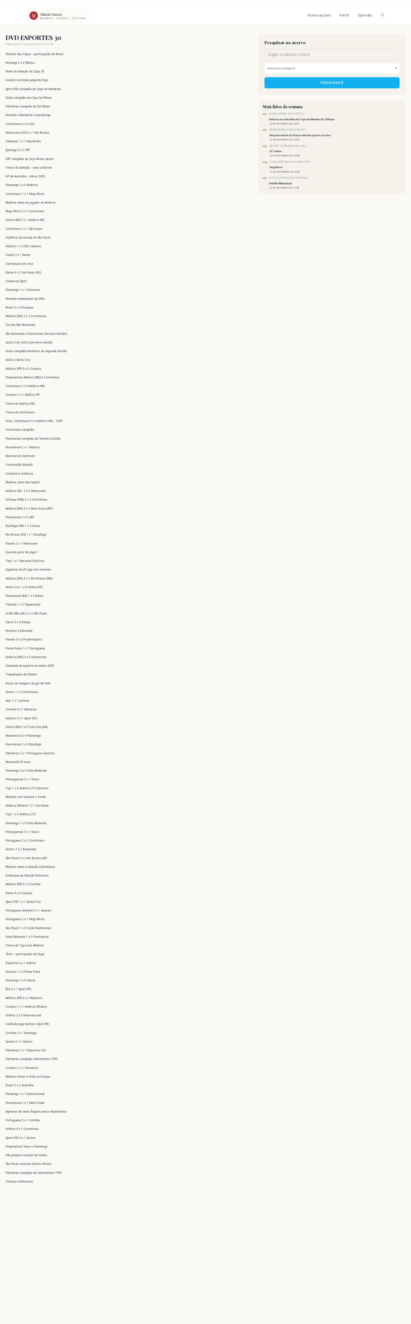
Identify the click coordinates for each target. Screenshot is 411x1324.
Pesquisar (332, 83)
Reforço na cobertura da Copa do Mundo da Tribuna (301, 118)
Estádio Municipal (288, 182)
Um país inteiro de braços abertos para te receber (300, 134)
